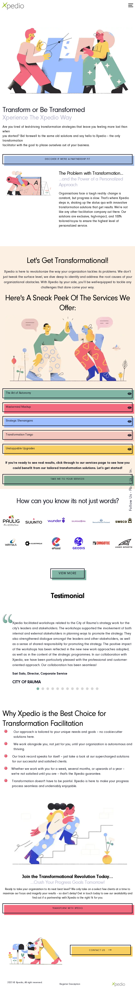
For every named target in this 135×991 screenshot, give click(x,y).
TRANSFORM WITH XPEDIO (67, 908)
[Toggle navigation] (130, 5)
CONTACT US (100, 950)
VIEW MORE (67, 573)
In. (131, 470)
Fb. (131, 488)
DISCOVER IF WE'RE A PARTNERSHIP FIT (67, 159)
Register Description (70, 984)
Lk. (131, 479)
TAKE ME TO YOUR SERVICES (67, 479)
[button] (37, 689)
